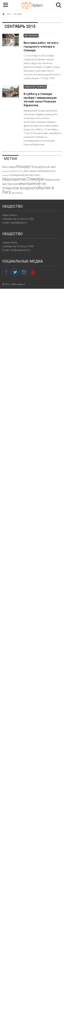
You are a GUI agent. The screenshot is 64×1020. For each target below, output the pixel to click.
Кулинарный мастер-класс (25, 175)
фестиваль (17, 193)
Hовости (30, 87)
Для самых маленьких (36, 170)
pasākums (6, 171)
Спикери (35, 179)
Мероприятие (14, 179)
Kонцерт (23, 166)
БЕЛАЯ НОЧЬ (17, 171)
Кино (53, 171)
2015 (9, 14)
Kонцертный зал (44, 167)
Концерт (5, 175)
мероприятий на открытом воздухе (24, 185)
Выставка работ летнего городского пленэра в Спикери (41, 46)
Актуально (31, 35)
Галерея (41, 87)
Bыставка (9, 167)
